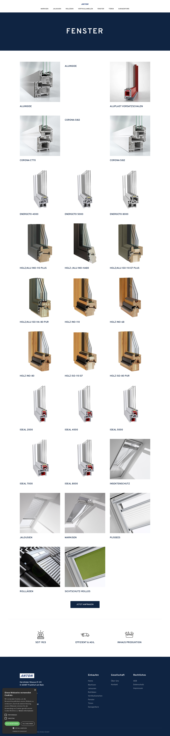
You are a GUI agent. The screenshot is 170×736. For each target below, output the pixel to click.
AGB (135, 681)
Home (90, 681)
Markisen (92, 685)
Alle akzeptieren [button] (12, 723)
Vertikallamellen (95, 696)
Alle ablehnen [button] (28, 723)
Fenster (100, 9)
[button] (20, 728)
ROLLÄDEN (69, 9)
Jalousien (92, 688)
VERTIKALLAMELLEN (85, 9)
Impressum (138, 688)
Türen (111, 9)
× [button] (35, 690)
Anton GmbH (44, 732)
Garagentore (123, 9)
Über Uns (115, 681)
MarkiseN (44, 9)
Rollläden (92, 692)
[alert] (19, 711)
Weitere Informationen (26, 711)
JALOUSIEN (57, 9)
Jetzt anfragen (84, 604)
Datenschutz (138, 685)
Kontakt (114, 685)
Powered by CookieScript (20, 731)
